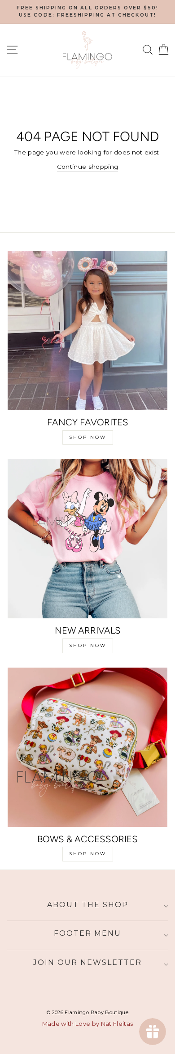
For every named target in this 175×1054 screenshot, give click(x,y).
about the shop (87, 904)
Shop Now (87, 437)
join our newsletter (87, 962)
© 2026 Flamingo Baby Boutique (87, 1012)
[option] (87, 11)
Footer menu (87, 933)
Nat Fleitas (117, 1023)
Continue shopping (87, 166)
